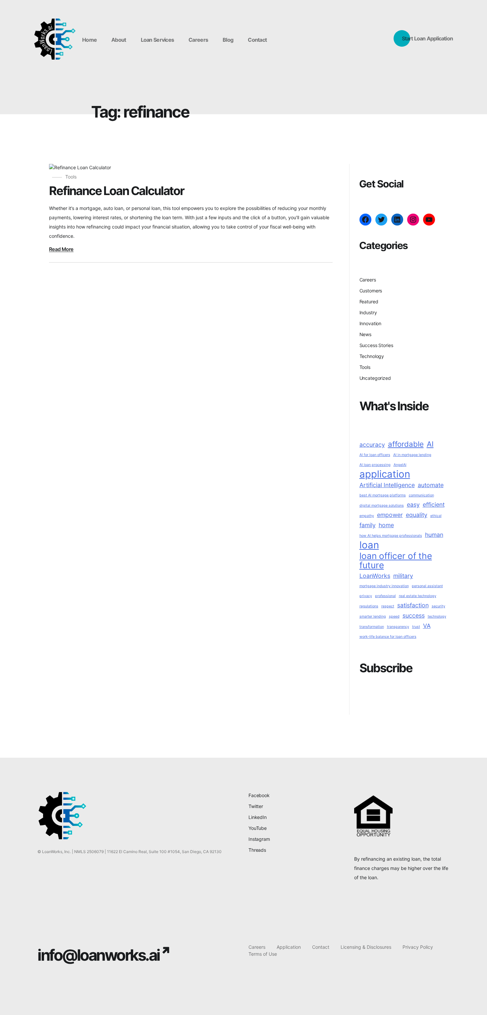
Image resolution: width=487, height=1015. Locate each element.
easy (413, 504)
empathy (366, 516)
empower (390, 514)
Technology (371, 356)
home (386, 525)
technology (437, 616)
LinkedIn (257, 817)
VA (427, 625)
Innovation (370, 323)
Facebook (259, 795)
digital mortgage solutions (381, 505)
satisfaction (413, 605)
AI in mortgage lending (412, 455)
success (414, 615)
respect (387, 606)
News (365, 334)
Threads (257, 850)
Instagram (259, 839)
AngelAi (400, 465)
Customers (370, 290)
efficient (434, 504)
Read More (61, 249)
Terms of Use (262, 954)
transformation (371, 627)
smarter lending (372, 616)
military (403, 575)
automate (431, 485)
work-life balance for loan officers (387, 636)
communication (421, 495)
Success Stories (376, 345)
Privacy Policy (418, 947)
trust (416, 627)
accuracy (372, 444)
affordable (406, 443)
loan (369, 545)
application (384, 474)
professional (385, 596)
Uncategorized (375, 378)
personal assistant (427, 586)
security (438, 606)
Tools (71, 176)
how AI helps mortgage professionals (390, 535)
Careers (367, 279)
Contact (320, 947)
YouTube (257, 828)
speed (394, 616)
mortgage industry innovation (384, 586)
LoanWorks (374, 575)
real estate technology (417, 596)
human (434, 534)
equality (416, 514)
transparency (398, 627)
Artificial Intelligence (387, 485)
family (367, 525)
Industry (368, 312)
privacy (365, 596)
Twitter (255, 806)
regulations (368, 606)
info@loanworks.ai (98, 954)
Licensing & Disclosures (366, 947)
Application (289, 947)
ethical (436, 516)
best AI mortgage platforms (382, 495)
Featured (368, 301)
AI (430, 443)
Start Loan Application (427, 38)
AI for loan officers (374, 455)
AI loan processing (375, 465)
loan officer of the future (395, 560)
